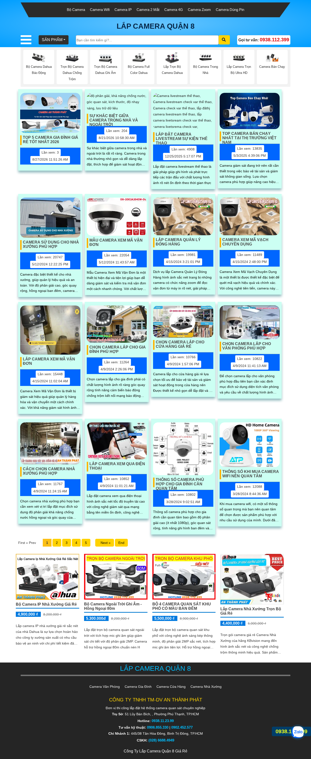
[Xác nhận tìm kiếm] (224, 39)
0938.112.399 (291, 731)
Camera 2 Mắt (148, 10)
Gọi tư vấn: (263, 39)
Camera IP (123, 10)
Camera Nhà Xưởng (206, 687)
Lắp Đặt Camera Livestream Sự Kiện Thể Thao (181, 137)
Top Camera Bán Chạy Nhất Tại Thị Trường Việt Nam (249, 136)
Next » (105, 543)
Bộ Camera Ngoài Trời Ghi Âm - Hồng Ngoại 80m (113, 606)
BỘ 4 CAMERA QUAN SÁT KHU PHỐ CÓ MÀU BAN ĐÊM (181, 606)
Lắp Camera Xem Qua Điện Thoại (117, 466)
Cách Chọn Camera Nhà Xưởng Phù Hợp (49, 471)
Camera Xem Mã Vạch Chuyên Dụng (245, 242)
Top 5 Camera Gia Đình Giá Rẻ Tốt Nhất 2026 (50, 139)
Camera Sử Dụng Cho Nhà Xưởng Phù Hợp (51, 244)
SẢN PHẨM (52, 40)
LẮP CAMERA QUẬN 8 (156, 26)
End (121, 543)
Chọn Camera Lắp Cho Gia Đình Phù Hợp (117, 349)
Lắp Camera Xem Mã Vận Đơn (49, 361)
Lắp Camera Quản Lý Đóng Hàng (178, 242)
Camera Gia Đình (138, 687)
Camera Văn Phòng (104, 687)
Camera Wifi (100, 10)
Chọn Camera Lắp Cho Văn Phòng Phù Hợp (246, 346)
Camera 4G (173, 10)
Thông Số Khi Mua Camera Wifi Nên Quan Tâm (250, 474)
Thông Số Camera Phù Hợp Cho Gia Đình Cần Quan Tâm (180, 482)
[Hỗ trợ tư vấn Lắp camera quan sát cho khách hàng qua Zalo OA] (297, 732)
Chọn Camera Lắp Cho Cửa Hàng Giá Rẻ (180, 344)
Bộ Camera (76, 10)
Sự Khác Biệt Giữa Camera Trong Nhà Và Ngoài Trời (113, 118)
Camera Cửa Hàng (171, 687)
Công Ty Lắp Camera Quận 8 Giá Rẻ (155, 751)
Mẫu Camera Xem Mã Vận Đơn (116, 242)
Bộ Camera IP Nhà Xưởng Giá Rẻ (46, 604)
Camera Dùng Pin (230, 10)
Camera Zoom (199, 10)
